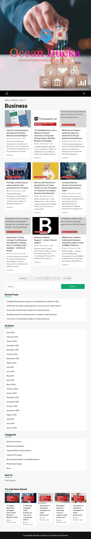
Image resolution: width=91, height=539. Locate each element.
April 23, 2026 (12, 522)
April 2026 (10, 332)
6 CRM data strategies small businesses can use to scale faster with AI (33, 306)
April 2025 (10, 380)
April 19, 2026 (78, 520)
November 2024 (12, 402)
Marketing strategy (14, 464)
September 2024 (12, 410)
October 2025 (11, 354)
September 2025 (12, 358)
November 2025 (12, 350)
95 (65, 278)
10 (40, 278)
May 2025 (10, 376)
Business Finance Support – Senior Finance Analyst (45, 240)
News (8, 468)
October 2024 (11, 406)
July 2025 (10, 367)
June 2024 (10, 423)
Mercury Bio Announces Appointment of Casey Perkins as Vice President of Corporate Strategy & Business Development (45, 187)
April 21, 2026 (45, 520)
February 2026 (12, 337)
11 (43, 278)
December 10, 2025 (19, 253)
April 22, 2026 (29, 524)
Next (69, 278)
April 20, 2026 (62, 522)
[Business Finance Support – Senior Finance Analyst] (46, 225)
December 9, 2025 (74, 248)
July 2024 (10, 419)
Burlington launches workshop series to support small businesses (31, 314)
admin (9, 138)
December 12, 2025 (19, 191)
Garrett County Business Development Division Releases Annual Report (17, 133)
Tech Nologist (10, 480)
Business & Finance (69, 125)
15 (58, 278)
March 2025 (11, 384)
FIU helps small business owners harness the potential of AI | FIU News (17, 185)
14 (54, 278)
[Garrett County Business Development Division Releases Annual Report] (18, 119)
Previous (23, 278)
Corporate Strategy (40, 177)
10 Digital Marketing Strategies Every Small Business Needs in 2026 (32, 301)
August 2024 (11, 415)
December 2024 (12, 397)
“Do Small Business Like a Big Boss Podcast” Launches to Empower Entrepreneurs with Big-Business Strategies (45, 135)
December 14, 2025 (19, 138)
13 (50, 278)
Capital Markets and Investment (18, 450)
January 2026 (11, 341)
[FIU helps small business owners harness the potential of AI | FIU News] (18, 171)
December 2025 (12, 345)
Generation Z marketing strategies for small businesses (28, 310)
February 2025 (12, 389)
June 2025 (10, 371)
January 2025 (11, 393)
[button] (7, 93)
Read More (9, 155)
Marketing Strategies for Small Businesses (44, 124)
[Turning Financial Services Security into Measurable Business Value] (73, 171)
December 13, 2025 (75, 141)
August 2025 (11, 363)
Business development (14, 125)
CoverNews (52, 535)
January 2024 (11, 428)
